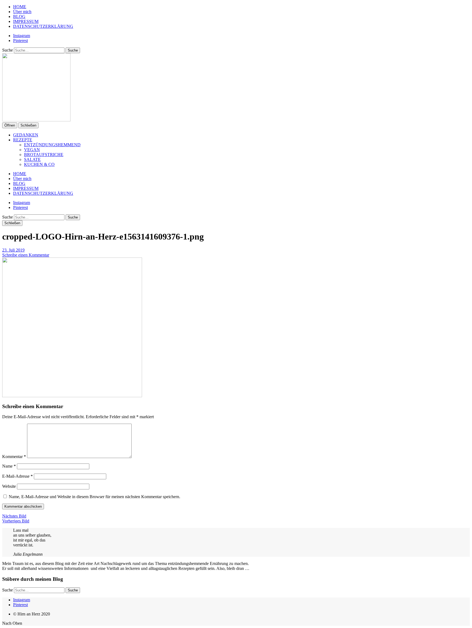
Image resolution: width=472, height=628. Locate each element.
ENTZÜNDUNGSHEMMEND (52, 144)
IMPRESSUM (26, 21)
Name (9, 466)
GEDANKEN (25, 135)
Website (9, 486)
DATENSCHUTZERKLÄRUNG (43, 26)
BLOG (19, 16)
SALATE (32, 159)
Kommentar (14, 456)
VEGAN (32, 149)
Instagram (21, 35)
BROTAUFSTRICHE (43, 154)
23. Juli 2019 (13, 250)
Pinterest (20, 40)
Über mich (22, 11)
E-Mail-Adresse (17, 476)
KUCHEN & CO (39, 164)
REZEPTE (22, 139)
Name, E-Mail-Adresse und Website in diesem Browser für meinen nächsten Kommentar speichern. (94, 496)
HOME (19, 6)
